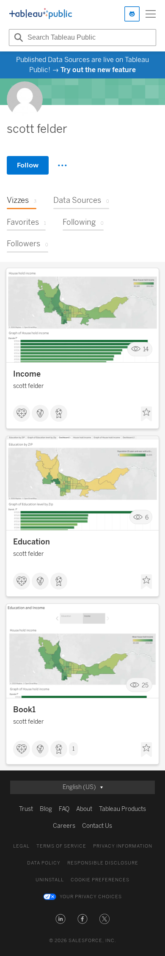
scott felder (28, 386)
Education (31, 542)
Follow (27, 165)
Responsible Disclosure (102, 863)
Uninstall (50, 880)
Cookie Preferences (100, 880)
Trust (26, 809)
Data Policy (43, 863)
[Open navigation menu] (150, 13)
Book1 (24, 709)
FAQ (64, 809)
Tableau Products (122, 809)
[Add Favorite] (146, 414)
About (84, 809)
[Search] (17, 37)
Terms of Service (61, 846)
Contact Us (97, 825)
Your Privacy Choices (91, 896)
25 (145, 685)
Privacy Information (122, 846)
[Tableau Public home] (40, 13)
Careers (64, 825)
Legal (21, 846)
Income (27, 374)
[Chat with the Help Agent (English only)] (132, 14)
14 (145, 349)
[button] (60, 919)
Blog (46, 809)
